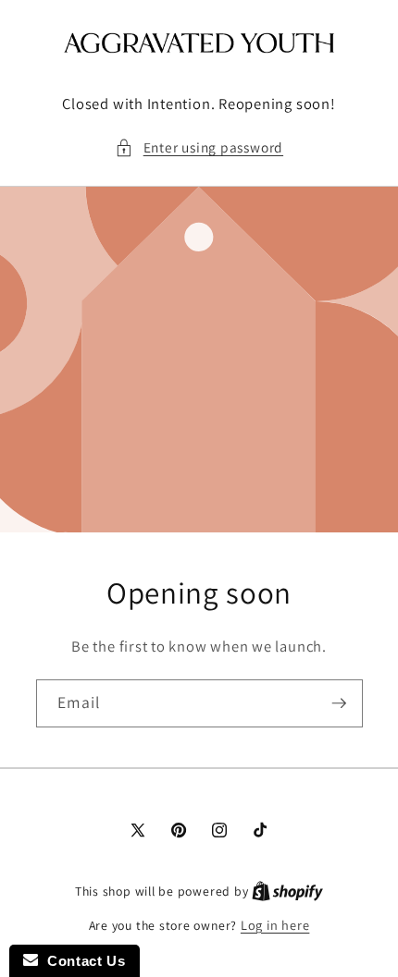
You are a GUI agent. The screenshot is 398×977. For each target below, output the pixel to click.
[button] (199, 147)
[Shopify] (287, 890)
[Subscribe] (339, 703)
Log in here (275, 925)
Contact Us (81, 961)
